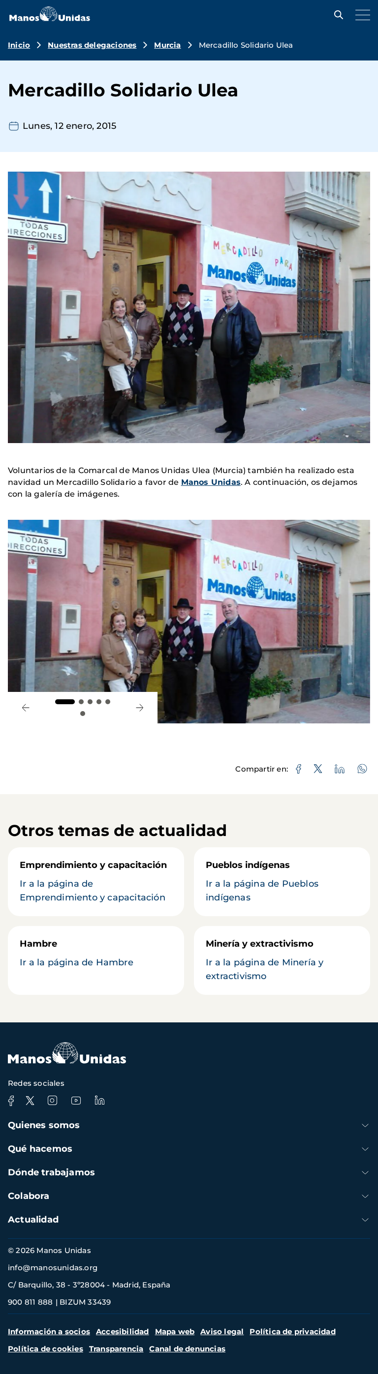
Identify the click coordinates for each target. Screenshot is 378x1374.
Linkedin (99, 1100)
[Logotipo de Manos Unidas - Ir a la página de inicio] (50, 18)
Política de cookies (45, 1348)
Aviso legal (222, 1331)
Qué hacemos (40, 1148)
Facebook (11, 1100)
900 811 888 (30, 1302)
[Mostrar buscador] (336, 15)
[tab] (65, 701)
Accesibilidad (122, 1331)
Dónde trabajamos (51, 1172)
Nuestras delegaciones (92, 45)
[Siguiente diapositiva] (140, 708)
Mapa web (175, 1331)
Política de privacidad (292, 1331)
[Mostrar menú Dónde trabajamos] (365, 1172)
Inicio (19, 45)
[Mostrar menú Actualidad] (365, 1219)
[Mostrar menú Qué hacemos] (365, 1149)
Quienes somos (44, 1125)
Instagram (52, 1100)
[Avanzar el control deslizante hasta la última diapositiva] (25, 708)
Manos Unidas (211, 482)
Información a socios (49, 1331)
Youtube (76, 1100)
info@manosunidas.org (52, 1267)
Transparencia (116, 1348)
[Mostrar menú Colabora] (365, 1196)
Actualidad (33, 1219)
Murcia (167, 45)
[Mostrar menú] (360, 15)
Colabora (29, 1196)
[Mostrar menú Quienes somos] (365, 1125)
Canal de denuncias (187, 1348)
